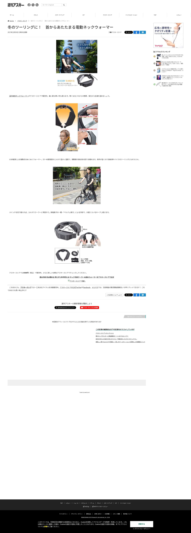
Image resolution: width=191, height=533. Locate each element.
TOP (155, 15)
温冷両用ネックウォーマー (18, 96)
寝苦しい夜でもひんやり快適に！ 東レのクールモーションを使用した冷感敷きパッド (120, 342)
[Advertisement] (147, 5)
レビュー (179, 15)
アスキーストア (107, 15)
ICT (83, 15)
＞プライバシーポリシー (141, 529)
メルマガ (95, 287)
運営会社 (88, 514)
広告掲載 (107, 514)
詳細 (45, 527)
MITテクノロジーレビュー (101, 506)
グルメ (36, 15)
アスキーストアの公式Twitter (70, 287)
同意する (141, 524)
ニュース (76, 503)
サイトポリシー (63, 514)
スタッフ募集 (116, 514)
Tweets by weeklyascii (84, 392)
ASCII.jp (87, 506)
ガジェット (84, 503)
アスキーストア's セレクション (105, 333)
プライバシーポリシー (77, 514)
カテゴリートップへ (135, 317)
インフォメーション (131, 15)
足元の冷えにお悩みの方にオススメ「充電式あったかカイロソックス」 (116, 339)
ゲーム (12, 15)
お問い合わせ (97, 514)
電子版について (127, 514)
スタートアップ (59, 15)
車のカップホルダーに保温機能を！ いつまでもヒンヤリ (112, 336)
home (12, 21)
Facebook (86, 287)
